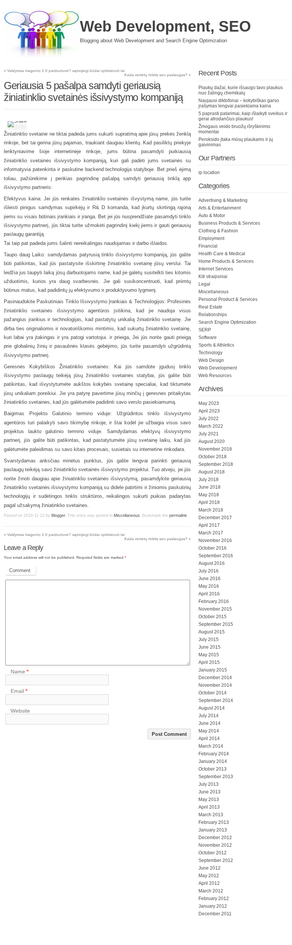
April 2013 (209, 807)
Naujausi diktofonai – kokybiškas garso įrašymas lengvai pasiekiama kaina (238, 103)
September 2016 (215, 555)
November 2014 (215, 685)
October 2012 (212, 852)
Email (19, 691)
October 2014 (212, 693)
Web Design (211, 360)
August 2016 (211, 563)
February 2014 (213, 753)
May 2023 (208, 403)
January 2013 (212, 830)
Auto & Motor (211, 215)
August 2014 (211, 708)
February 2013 (213, 822)
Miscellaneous (127, 515)
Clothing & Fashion (218, 230)
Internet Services (215, 269)
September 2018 (215, 464)
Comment (19, 570)
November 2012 (215, 845)
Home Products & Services (226, 261)
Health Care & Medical (221, 253)
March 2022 (210, 426)
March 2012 (210, 891)
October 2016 (212, 548)
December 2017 (215, 517)
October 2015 (212, 616)
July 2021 (208, 434)
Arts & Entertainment (219, 208)
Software (207, 337)
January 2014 (212, 761)
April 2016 (209, 593)
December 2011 (215, 913)
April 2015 (209, 662)
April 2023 (209, 411)
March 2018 (210, 510)
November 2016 (215, 540)
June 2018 (209, 487)
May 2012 (208, 875)
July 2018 (208, 479)
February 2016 (213, 601)
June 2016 (209, 578)
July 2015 (208, 639)
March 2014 (210, 746)
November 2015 (215, 609)
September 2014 (215, 700)
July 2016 (208, 571)
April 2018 (209, 502)
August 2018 (211, 472)
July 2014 (208, 715)
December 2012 (215, 837)
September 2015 (215, 624)
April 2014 (209, 738)
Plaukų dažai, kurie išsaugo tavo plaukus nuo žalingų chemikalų (240, 90)
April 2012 (209, 883)
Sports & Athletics (216, 345)
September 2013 (215, 776)
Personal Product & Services (227, 299)
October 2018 (212, 456)
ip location (209, 172)
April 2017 (209, 525)
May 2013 (208, 799)
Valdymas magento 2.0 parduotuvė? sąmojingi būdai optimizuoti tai (64, 71)
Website (20, 711)
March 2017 (210, 533)
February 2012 (213, 898)
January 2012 (212, 906)
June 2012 (209, 868)
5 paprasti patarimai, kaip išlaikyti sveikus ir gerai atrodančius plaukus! (242, 116)
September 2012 (215, 860)
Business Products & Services (229, 223)
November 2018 (215, 449)
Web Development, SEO (165, 26)
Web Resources (215, 375)
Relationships (212, 314)
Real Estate (210, 307)
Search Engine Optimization (227, 322)
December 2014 (215, 677)
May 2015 (208, 654)
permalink (178, 515)
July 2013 (208, 784)
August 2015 (211, 632)
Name (20, 671)
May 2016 (208, 586)
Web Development (217, 368)
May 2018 (208, 494)
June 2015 (209, 647)
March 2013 (210, 814)
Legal (204, 284)
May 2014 (208, 731)
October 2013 (212, 769)
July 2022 (208, 418)
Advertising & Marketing (223, 200)
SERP (204, 330)
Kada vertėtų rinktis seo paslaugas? (157, 75)
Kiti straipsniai (212, 276)
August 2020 (211, 441)
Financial (207, 246)
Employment (211, 238)
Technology (210, 352)
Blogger (58, 515)
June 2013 (209, 792)
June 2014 (209, 723)
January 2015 (212, 670)
